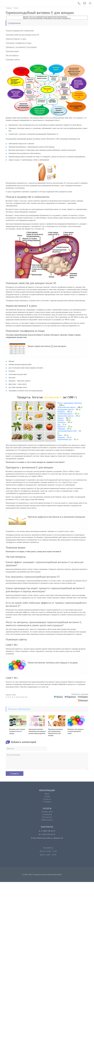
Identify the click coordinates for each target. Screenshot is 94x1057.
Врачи (47, 794)
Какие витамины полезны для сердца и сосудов (53, 662)
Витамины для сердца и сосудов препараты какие (76, 731)
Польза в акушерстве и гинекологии (20, 30)
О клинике (47, 802)
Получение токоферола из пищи (18, 43)
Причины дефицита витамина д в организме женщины (56, 516)
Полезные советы (13, 59)
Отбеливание (47, 814)
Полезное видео (12, 51)
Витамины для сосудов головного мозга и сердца (17, 731)
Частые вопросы (12, 55)
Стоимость (47, 799)
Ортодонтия (47, 817)
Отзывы (47, 796)
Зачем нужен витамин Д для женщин (47, 346)
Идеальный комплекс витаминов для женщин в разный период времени (37, 731)
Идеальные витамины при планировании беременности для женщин (55, 732)
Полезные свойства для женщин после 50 (22, 35)
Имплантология (47, 820)
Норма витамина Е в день (16, 39)
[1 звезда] (7, 697)
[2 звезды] (9, 697)
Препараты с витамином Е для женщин (21, 47)
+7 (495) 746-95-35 (48, 831)
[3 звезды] (11, 697)
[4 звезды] (13, 697)
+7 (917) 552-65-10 (48, 834)
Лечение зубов (47, 812)
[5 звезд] (14, 697)
